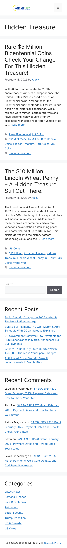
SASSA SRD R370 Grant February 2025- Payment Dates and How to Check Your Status (31, 393)
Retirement (11, 507)
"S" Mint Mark (17, 139)
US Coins (38, 134)
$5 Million (34, 139)
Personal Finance (15, 496)
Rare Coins (42, 143)
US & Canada (13, 523)
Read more (18, 124)
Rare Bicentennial (20, 134)
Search (9, 284)
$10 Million (15, 253)
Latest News (13, 491)
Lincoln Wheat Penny (30, 258)
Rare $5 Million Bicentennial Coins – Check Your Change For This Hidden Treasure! (30, 59)
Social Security (14, 512)
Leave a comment (20, 153)
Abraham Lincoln (34, 253)
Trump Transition (15, 518)
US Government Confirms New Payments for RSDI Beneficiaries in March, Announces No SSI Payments (33, 339)
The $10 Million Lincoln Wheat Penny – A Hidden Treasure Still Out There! (31, 181)
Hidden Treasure (23, 143)
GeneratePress (52, 543)
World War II (20, 262)
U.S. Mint (50, 258)
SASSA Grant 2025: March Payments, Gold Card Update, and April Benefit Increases (31, 460)
